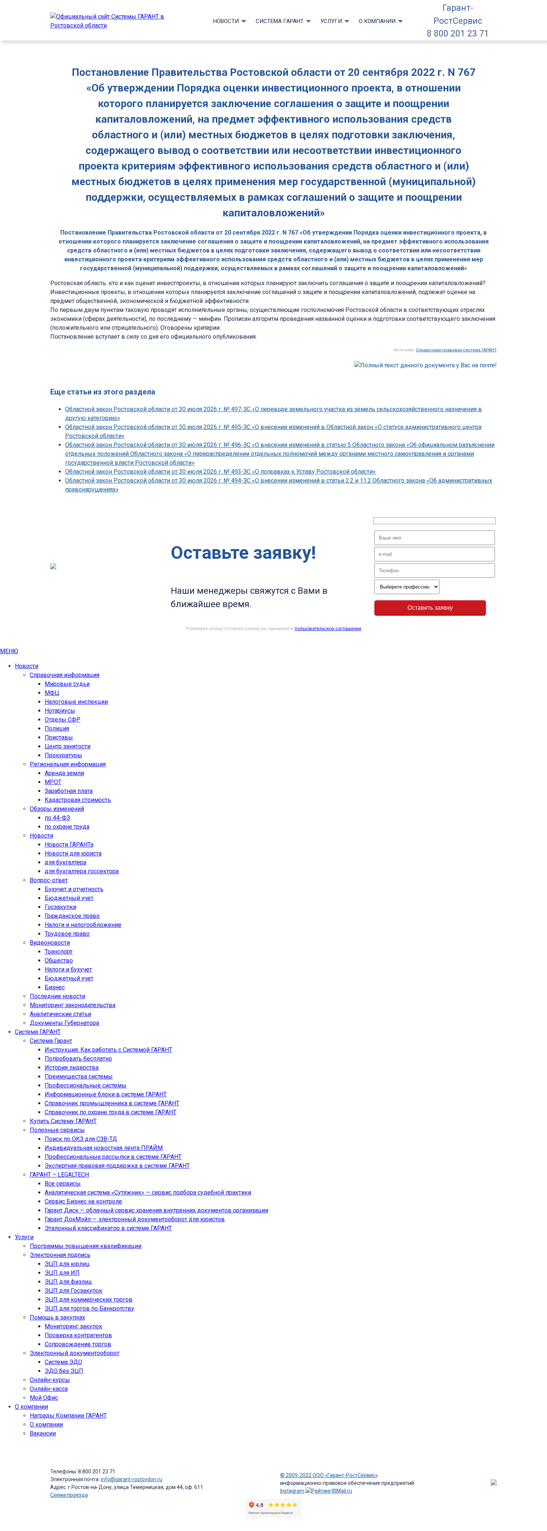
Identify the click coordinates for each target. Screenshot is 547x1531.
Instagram (292, 1491)
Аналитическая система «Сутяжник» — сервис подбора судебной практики (148, 1192)
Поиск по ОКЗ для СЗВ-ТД (81, 1138)
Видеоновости (50, 942)
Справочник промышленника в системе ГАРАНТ (112, 1103)
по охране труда (67, 826)
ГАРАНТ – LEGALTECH (59, 1174)
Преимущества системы (79, 1076)
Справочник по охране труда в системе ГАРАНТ (110, 1112)
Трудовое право (67, 933)
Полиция (57, 728)
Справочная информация (64, 675)
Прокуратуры (63, 755)
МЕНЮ (9, 651)
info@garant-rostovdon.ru (131, 1479)
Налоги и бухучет (68, 969)
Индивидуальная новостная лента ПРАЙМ (104, 1147)
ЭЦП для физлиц (68, 1281)
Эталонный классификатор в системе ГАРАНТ (108, 1228)
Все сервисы (63, 1183)
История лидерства (72, 1067)
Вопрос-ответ (49, 880)
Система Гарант (51, 1040)
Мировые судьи (67, 683)
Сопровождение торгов (78, 1344)
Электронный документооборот (74, 1353)
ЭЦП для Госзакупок (73, 1290)
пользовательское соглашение (328, 628)
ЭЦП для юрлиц (67, 1263)
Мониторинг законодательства (72, 1005)
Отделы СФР (62, 719)
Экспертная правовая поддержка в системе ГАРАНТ (117, 1165)
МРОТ (53, 782)
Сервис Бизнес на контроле (83, 1201)
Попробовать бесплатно (78, 1058)
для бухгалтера (65, 862)
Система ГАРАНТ (280, 21)
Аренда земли (64, 773)
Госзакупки (60, 906)
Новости (226, 21)
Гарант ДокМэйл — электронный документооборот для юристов (135, 1219)
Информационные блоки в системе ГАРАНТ (106, 1094)
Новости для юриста (73, 853)
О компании (377, 21)
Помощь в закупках (57, 1317)
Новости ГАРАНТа (69, 844)
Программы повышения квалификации (85, 1246)
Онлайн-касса (49, 1388)
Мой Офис (44, 1397)
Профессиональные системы (86, 1085)
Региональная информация (68, 764)
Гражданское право (72, 915)
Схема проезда (69, 1495)
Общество (59, 960)
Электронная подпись (60, 1254)
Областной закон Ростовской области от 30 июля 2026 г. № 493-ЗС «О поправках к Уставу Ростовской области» (220, 471)
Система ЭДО (63, 1362)
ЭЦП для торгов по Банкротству (89, 1308)
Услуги (331, 21)
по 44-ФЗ (57, 817)
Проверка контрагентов (78, 1335)
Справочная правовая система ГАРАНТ (456, 350)
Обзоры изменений (57, 808)
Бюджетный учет (69, 898)
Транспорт (59, 951)
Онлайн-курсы (50, 1379)
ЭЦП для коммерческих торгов (88, 1299)
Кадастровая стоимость (78, 799)
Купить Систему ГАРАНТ (63, 1121)
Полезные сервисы (57, 1130)
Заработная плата (69, 790)
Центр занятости (67, 746)
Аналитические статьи (60, 1014)
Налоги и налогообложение (83, 924)
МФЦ (52, 692)
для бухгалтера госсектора (82, 871)
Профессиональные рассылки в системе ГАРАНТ (113, 1156)
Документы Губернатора (64, 1022)
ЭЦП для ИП (62, 1272)
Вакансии (43, 1433)
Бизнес (55, 987)
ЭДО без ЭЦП (64, 1370)
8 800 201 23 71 (458, 34)
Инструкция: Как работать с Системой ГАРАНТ (108, 1049)
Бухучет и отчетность (74, 889)
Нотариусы (60, 710)
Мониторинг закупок (73, 1326)
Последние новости (57, 996)
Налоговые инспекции (76, 701)
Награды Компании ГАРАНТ (68, 1415)
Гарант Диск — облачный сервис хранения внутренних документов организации (156, 1210)
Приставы (59, 737)
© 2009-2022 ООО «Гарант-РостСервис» (329, 1475)
